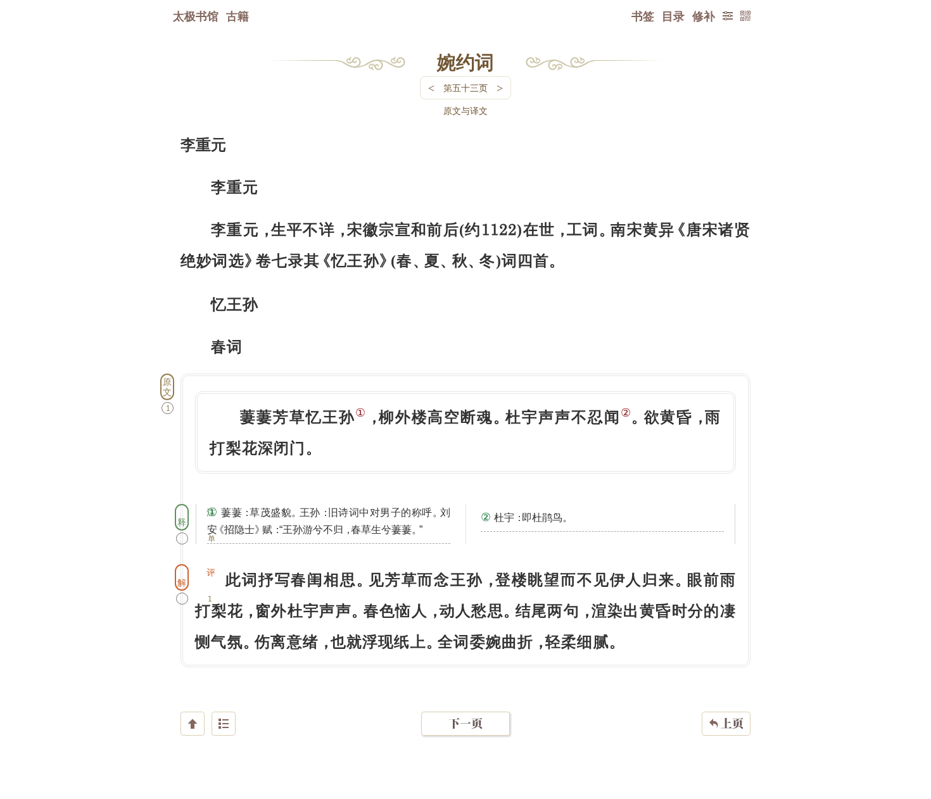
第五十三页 (465, 87)
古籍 (237, 16)
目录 (673, 16)
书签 (642, 16)
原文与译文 (465, 110)
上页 (726, 723)
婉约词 (465, 61)
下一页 (465, 723)
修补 (703, 16)
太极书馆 (195, 16)
